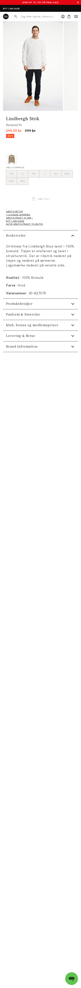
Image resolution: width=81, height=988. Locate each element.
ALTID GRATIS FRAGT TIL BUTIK (20, 8)
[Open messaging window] (71, 978)
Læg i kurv (43, 198)
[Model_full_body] (33, 66)
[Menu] (76, 16)
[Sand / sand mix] (11, 159)
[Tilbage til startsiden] (6, 16)
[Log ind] (63, 16)
